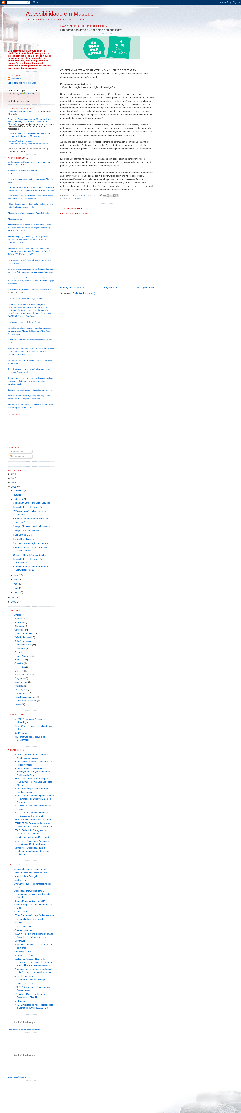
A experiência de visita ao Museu (22, 170)
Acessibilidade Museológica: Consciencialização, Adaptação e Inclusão (28, 142)
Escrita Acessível (22, 656)
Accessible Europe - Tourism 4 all (30, 869)
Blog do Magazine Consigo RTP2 (30, 901)
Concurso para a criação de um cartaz (31, 543)
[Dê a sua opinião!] (107, 195)
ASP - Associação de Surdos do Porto (32, 819)
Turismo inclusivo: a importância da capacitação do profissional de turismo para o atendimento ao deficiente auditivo (31, 380)
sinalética (18, 686)
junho (17, 579)
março (17, 592)
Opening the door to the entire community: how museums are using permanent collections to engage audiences (31, 280)
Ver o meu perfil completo (22, 83)
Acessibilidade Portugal (25, 876)
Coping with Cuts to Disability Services (31, 503)
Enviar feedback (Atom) (83, 293)
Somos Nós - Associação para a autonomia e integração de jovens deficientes (31, 851)
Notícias (18, 671)
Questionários (21, 682)
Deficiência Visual (22, 644)
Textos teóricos (21, 693)
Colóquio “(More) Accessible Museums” (31, 526)
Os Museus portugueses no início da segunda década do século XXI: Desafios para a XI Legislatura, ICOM (31, 270)
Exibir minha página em (24, 1029)
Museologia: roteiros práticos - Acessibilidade (28, 212)
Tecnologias (20, 689)
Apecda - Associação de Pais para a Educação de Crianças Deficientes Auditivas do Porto (32, 771)
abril (16, 588)
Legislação (19, 667)
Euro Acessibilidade (23, 926)
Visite (17, 1077)
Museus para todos (16, 218)
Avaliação (19, 622)
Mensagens (17, 452)
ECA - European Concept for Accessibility (34, 915)
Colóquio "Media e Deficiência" (27, 530)
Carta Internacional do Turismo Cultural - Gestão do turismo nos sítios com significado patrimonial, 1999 (31, 189)
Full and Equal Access (23, 539)
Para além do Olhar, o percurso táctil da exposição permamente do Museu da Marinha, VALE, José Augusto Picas (30, 330)
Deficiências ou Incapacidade (21, 206)
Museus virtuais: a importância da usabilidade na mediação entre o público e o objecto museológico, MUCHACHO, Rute (30, 227)
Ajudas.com (20, 880)
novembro (19, 490)
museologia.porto (22, 951)
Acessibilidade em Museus (60, 13)
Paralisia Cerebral (22, 674)
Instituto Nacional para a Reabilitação (32, 837)
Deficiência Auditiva (23, 633)
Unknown (16, 78)
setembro (18, 499)
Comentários (18, 456)
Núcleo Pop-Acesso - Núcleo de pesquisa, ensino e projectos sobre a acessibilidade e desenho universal (33, 962)
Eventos (77, 199)
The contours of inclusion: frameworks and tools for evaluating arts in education (30, 406)
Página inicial (110, 287)
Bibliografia (19, 626)
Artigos (17, 615)
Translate (30, 93)
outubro (18, 495)
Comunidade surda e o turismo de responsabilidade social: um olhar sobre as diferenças (30, 197)
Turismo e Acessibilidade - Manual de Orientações (30, 389)
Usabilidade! (20, 1001)
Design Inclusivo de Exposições (28, 507)
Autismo (18, 618)
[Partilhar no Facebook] (114, 195)
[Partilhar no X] (110, 195)
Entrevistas (19, 648)
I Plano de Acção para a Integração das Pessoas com (30, 203)
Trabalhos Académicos (25, 697)
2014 (14, 474)
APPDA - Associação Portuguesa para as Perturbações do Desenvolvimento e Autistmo (34, 798)
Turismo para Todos (23, 983)
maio (16, 584)
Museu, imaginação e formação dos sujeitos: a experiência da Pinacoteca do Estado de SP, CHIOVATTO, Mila (28, 239)
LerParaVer (19, 941)
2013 (14, 478)
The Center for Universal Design (29, 980)
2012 (14, 482)
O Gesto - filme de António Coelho (29, 555)
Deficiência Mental (23, 637)
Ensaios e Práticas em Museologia (24, 136)
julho (16, 575)
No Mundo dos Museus (25, 955)
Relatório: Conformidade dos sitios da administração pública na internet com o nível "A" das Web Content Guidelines (31, 351)
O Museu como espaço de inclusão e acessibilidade (30, 289)
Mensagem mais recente (72, 287)
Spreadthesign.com (23, 976)
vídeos (17, 704)
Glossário (18, 663)
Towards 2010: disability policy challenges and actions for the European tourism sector (29, 397)
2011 (14, 487)
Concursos (19, 630)
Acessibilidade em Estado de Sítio (30, 873)
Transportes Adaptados (25, 701)
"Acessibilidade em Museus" (21, 111)
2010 (14, 597)
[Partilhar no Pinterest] (117, 195)
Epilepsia (18, 652)
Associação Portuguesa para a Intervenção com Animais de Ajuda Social (32, 894)
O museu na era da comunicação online (25, 298)
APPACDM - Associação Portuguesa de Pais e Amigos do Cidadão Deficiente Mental (33, 781)
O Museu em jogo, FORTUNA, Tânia (24, 321)
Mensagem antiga (145, 287)
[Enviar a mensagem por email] (104, 195)
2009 (14, 602)
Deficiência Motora (23, 641)
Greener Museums (23, 930)
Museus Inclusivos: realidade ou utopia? (28, 134)
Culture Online (21, 911)
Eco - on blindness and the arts (29, 919)
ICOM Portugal (21, 733)
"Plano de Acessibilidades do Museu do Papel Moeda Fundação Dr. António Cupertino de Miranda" (29, 121)
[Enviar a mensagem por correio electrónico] (100, 195)
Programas (19, 678)
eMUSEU (18, 922)
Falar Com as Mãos (22, 535)
